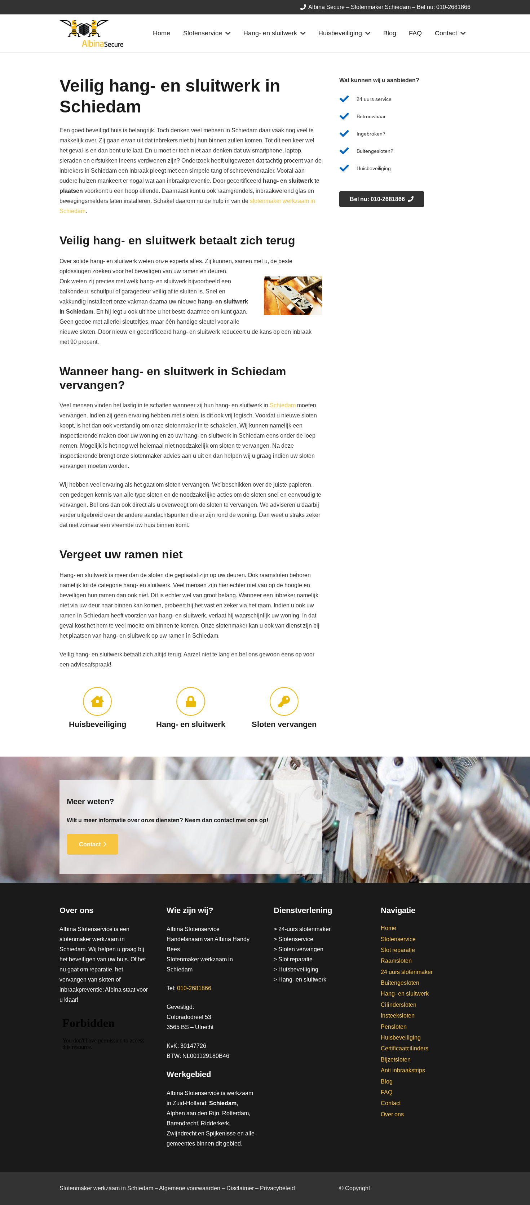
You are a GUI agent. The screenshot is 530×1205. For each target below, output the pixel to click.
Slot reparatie (398, 950)
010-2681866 (194, 988)
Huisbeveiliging (401, 1038)
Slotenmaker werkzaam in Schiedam (106, 1188)
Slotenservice (398, 939)
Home (388, 928)
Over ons (392, 1114)
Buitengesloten (400, 983)
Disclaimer (240, 1188)
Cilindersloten (398, 1005)
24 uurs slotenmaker (407, 972)
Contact (391, 1103)
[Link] (91, 33)
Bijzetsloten (396, 1059)
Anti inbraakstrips (403, 1070)
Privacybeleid (277, 1188)
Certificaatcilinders (404, 1048)
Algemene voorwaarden (189, 1188)
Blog (387, 1081)
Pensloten (394, 1027)
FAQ (386, 1092)
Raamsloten (396, 961)
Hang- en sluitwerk (405, 994)
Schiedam (283, 405)
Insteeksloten (398, 1016)
